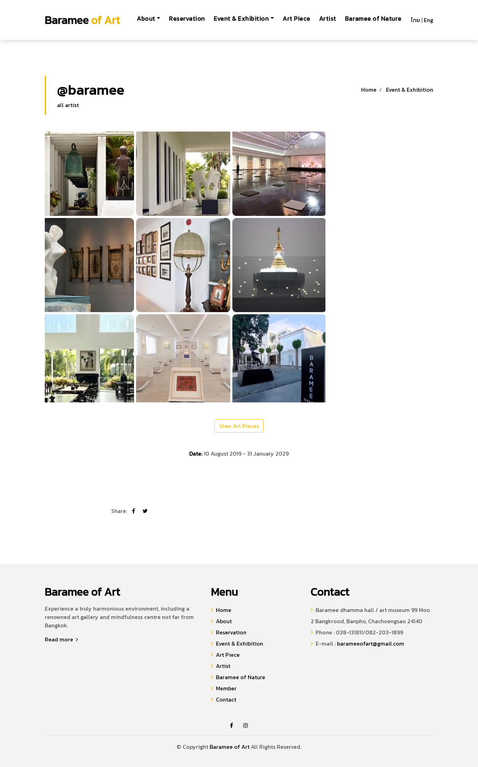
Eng (428, 20)
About (224, 621)
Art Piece (296, 18)
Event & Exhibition (409, 89)
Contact (226, 699)
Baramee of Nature (373, 18)
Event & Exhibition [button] (241, 18)
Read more (60, 639)
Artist (327, 18)
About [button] (146, 18)
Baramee (82, 20)
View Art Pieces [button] (239, 426)
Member (226, 688)
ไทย (415, 20)
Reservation (187, 18)
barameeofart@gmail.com (370, 643)
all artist (68, 105)
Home (369, 89)
